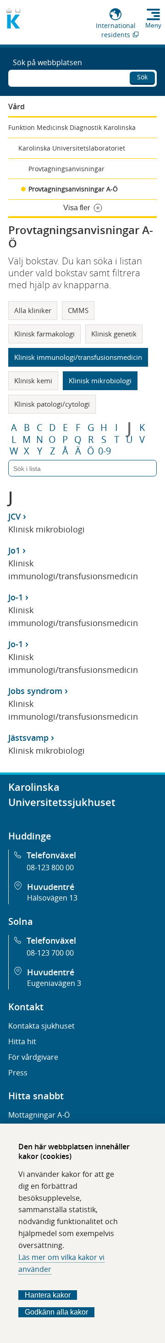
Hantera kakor (48, 1295)
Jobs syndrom (35, 690)
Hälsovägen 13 (52, 898)
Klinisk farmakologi (44, 333)
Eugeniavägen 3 (54, 983)
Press (18, 1073)
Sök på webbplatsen (47, 62)
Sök (142, 77)
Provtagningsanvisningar (66, 168)
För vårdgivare (33, 1057)
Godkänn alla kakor (56, 1312)
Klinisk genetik (114, 333)
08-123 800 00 (50, 867)
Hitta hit (22, 1041)
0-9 (104, 451)
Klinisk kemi (33, 380)
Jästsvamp (28, 737)
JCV (14, 516)
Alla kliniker (32, 310)
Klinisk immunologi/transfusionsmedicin (78, 357)
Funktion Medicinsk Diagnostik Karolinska (72, 127)
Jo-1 (15, 597)
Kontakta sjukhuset (41, 1026)
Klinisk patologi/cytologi (52, 403)
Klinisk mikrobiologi (100, 380)
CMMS (78, 310)
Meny (153, 25)
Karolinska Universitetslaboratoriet (71, 148)
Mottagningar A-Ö (39, 1115)
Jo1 (14, 550)
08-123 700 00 (50, 953)
